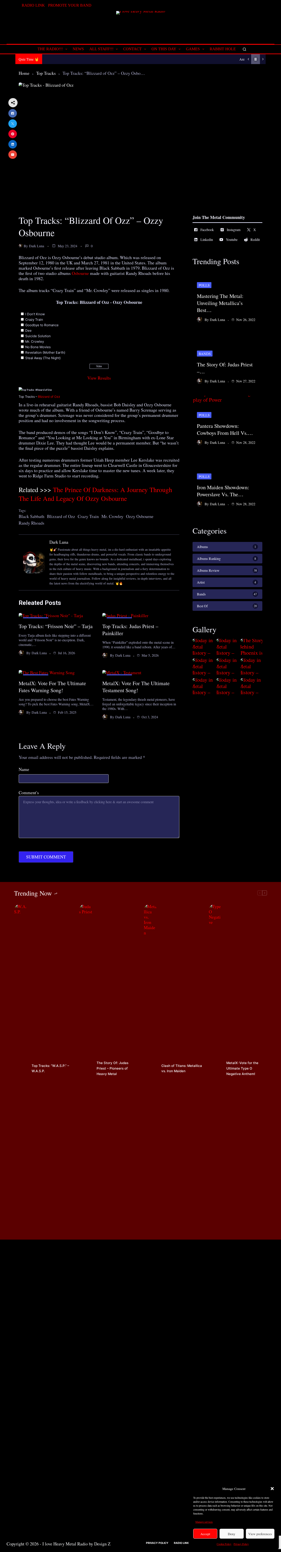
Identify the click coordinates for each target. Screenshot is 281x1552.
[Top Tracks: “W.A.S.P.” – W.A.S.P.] (20, 1068)
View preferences (260, 1534)
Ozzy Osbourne (139, 516)
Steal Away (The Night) (43, 358)
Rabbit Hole (223, 49)
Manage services (204, 1521)
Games (193, 49)
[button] (272, 1488)
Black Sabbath (31, 516)
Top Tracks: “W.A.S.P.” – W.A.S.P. (50, 1068)
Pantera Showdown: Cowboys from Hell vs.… (225, 429)
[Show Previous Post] (248, 59)
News (78, 49)
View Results (99, 378)
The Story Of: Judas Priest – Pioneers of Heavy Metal (112, 1068)
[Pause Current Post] (255, 59)
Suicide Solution (38, 336)
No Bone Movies (38, 347)
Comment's (29, 792)
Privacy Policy (241, 1544)
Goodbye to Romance (42, 325)
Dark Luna (36, 246)
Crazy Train (34, 319)
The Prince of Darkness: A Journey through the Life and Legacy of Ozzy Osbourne (95, 494)
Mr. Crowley (34, 341)
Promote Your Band (69, 5)
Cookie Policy (224, 1544)
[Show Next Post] (263, 59)
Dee (28, 330)
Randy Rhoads (31, 523)
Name (24, 769)
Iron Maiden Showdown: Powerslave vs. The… (223, 491)
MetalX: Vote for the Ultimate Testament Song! (136, 687)
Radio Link (33, 5)
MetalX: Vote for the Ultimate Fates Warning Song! (52, 687)
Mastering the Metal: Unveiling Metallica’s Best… (220, 303)
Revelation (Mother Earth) (45, 352)
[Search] (244, 49)
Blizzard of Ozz (49, 396)
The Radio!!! (50, 49)
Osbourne (80, 273)
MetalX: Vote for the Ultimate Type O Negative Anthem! (242, 1068)
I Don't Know (35, 314)
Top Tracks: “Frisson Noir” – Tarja (56, 626)
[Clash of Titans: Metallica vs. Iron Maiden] (150, 1068)
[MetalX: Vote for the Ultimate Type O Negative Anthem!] (215, 1068)
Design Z (102, 1544)
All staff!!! (101, 49)
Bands (205, 353)
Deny (231, 1534)
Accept (205, 1534)
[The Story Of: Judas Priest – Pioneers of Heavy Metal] (85, 1068)
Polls (204, 285)
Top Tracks (46, 73)
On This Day (163, 49)
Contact (132, 49)
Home (24, 73)
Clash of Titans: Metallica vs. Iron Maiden (181, 1068)
